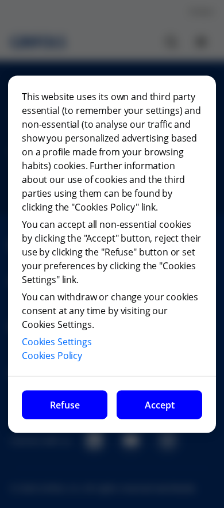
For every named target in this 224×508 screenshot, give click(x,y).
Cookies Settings (57, 341)
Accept (160, 404)
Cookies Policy (52, 355)
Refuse (65, 404)
